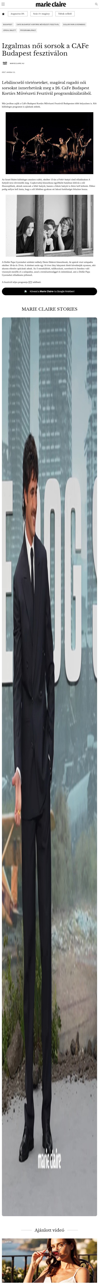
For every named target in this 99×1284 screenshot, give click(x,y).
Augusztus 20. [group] (18, 14)
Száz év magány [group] (41, 14)
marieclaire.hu (17, 63)
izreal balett (9, 30)
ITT (30, 282)
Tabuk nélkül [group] (65, 14)
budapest (7, 24)
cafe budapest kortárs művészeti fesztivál (38, 24)
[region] (49, 766)
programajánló (28, 30)
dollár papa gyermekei (74, 24)
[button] (49, 766)
